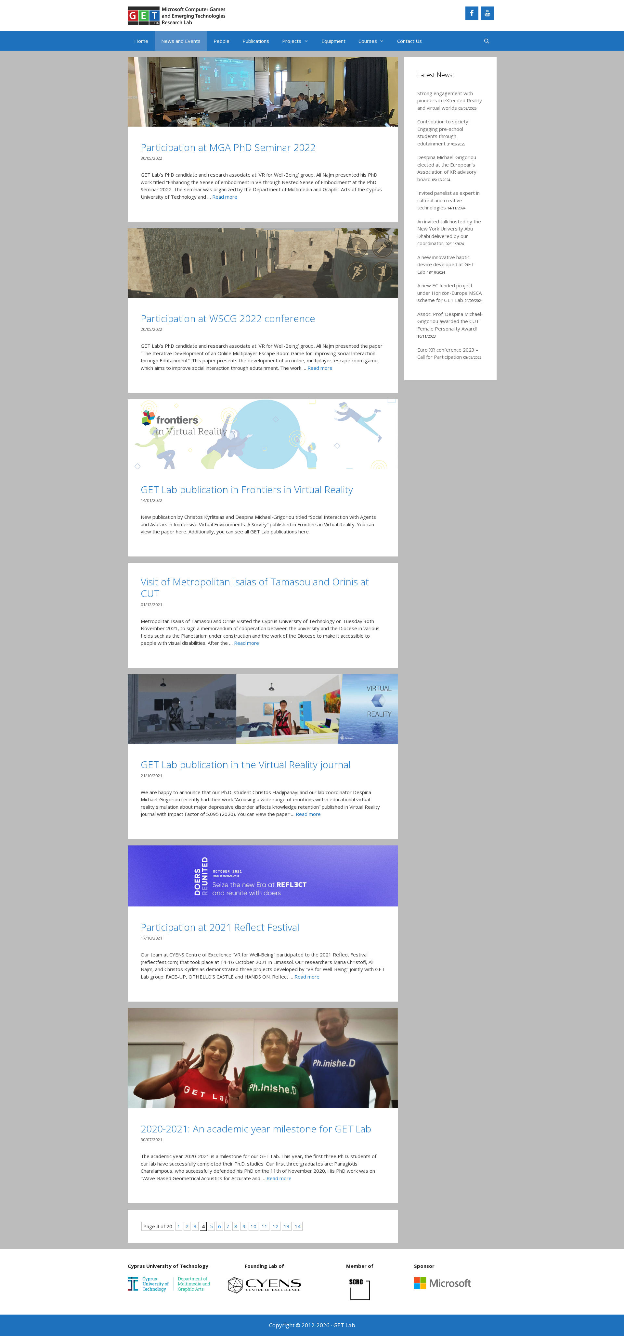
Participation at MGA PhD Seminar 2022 (228, 147)
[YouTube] (487, 13)
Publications (255, 41)
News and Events (181, 41)
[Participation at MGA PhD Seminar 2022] (263, 124)
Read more (224, 197)
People (221, 41)
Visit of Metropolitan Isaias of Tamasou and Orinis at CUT (255, 587)
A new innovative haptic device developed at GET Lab (445, 264)
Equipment (333, 41)
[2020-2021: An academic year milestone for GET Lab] (263, 1106)
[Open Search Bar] (486, 41)
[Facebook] (471, 13)
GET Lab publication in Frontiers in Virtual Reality (247, 489)
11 (264, 1226)
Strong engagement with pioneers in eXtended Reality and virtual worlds (449, 100)
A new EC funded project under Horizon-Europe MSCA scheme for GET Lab (449, 292)
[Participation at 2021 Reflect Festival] (263, 904)
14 (298, 1226)
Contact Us (409, 41)
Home (141, 41)
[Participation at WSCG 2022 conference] (263, 296)
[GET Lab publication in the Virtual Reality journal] (263, 742)
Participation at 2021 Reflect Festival (220, 927)
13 (287, 1226)
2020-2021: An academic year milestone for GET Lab (256, 1128)
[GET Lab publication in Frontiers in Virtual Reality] (263, 467)
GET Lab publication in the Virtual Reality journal (246, 764)
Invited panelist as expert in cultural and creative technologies (448, 200)
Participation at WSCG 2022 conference (228, 318)
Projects (291, 41)
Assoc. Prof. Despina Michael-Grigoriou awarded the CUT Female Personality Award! (450, 321)
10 (253, 1226)
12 (276, 1226)
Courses (367, 41)
